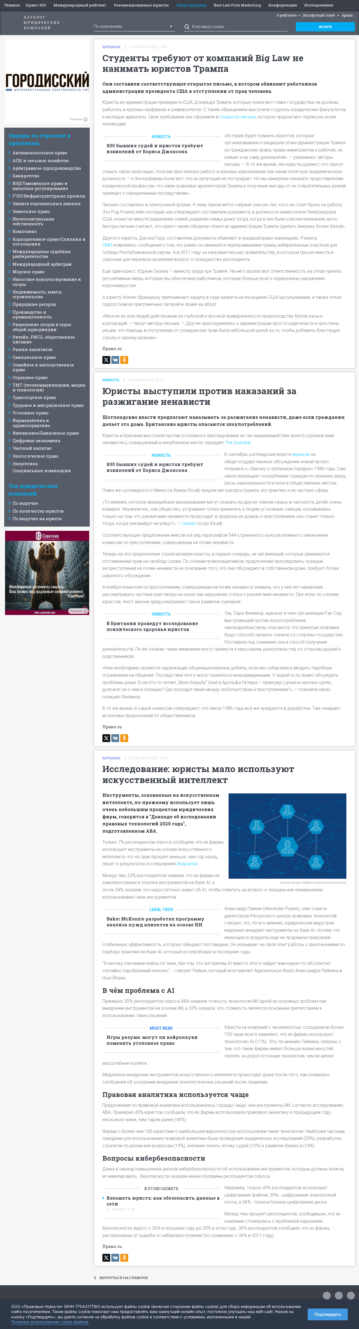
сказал (189, 523)
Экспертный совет (319, 15)
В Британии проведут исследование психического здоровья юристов (152, 626)
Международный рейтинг (80, 5)
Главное (12, 5)
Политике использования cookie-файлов (49, 1321)
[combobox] (134, 26)
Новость (161, 136)
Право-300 (36, 5)
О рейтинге (286, 15)
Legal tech (161, 909)
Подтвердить (327, 1314)
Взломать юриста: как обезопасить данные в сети (163, 1201)
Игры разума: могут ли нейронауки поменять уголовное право (152, 1040)
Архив (347, 15)
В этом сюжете (161, 1188)
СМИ (107, 245)
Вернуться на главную (124, 1277)
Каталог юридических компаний (42, 22)
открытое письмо (238, 117)
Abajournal (187, 863)
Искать (325, 27)
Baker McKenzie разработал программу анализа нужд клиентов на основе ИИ (155, 922)
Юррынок (111, 47)
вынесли (301, 454)
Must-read (161, 1028)
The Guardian (238, 442)
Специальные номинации (42, 470)
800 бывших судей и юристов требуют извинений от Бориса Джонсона (155, 148)
